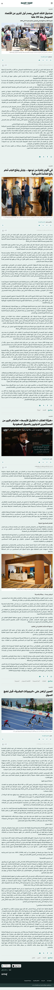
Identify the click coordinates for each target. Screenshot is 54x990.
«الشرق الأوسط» (44, 57)
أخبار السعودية (36, 681)
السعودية (17, 681)
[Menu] (52, 3)
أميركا (38, 410)
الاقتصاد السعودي (26, 681)
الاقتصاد (51, 9)
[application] (27, 441)
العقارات (44, 681)
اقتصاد (44, 410)
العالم (33, 958)
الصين (38, 958)
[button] (27, 441)
